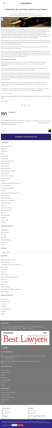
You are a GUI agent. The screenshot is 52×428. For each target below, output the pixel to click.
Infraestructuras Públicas (7, 188)
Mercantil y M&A (5, 232)
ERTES (2, 402)
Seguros (3, 212)
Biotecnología (4, 156)
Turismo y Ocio (4, 220)
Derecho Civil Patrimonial (7, 161)
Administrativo (4, 230)
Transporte (3, 217)
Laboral (3, 244)
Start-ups (3, 272)
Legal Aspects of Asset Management (10, 193)
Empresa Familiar (5, 178)
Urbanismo (4, 222)
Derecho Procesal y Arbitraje (8, 171)
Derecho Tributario (5, 163)
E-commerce (4, 269)
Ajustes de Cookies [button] (6, 425)
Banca (2, 153)
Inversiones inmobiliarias (7, 397)
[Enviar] (50, 131)
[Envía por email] (30, 105)
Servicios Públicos (5, 215)
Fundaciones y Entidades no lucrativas (10, 183)
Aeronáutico (4, 148)
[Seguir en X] (2, 348)
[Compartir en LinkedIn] (22, 105)
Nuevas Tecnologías (6, 198)
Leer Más (48, 422)
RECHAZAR (20, 425)
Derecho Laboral (28, 14)
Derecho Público (5, 173)
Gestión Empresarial (37, 14)
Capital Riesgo (4, 158)
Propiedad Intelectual (6, 207)
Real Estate (4, 205)
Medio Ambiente (5, 195)
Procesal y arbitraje (5, 380)
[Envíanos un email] (4, 348)
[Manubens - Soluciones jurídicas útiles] (26, 3)
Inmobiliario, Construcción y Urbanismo (11, 264)
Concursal (3, 242)
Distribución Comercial (6, 175)
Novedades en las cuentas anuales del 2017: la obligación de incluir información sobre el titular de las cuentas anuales (13, 122)
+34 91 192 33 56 (32, 412)
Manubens (31, 13)
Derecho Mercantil (5, 168)
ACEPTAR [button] (14, 425)
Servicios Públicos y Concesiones (9, 277)
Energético (4, 180)
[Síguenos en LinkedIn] (7, 348)
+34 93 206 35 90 (6, 412)
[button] (4, 3)
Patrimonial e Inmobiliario (7, 200)
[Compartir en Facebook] (27, 105)
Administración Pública (7, 146)
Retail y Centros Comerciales (8, 259)
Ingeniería (3, 190)
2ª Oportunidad (5, 399)
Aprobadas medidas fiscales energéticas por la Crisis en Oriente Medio (22, 361)
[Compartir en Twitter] (25, 105)
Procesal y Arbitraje (6, 239)
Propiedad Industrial (6, 202)
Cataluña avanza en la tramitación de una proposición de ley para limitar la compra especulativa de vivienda (25, 356)
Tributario (3, 234)
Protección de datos (6, 210)
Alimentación (4, 151)
